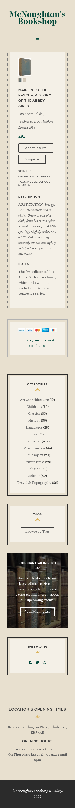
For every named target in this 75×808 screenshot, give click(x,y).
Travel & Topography (34, 483)
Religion (34, 469)
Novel (32, 181)
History (34, 420)
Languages (34, 427)
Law (34, 434)
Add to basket (35, 148)
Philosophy (34, 455)
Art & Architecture (34, 400)
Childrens (43, 176)
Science (34, 476)
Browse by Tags (37, 531)
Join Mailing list (37, 611)
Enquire (32, 159)
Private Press (34, 462)
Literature (33, 441)
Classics (34, 414)
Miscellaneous (34, 448)
